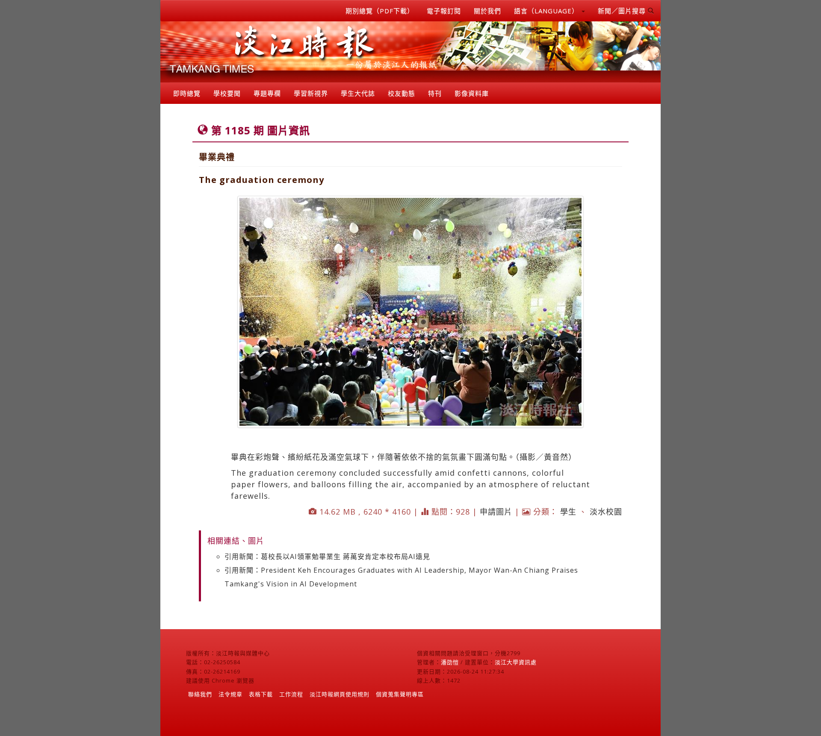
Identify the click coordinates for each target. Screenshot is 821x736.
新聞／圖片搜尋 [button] (623, 10)
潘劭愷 (450, 662)
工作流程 (291, 694)
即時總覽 (187, 93)
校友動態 (401, 93)
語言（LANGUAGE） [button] (547, 10)
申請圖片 (496, 511)
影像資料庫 (472, 93)
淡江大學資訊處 (516, 662)
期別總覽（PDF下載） (380, 10)
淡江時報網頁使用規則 (339, 694)
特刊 (435, 93)
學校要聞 (227, 93)
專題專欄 (267, 93)
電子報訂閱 (444, 10)
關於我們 (487, 10)
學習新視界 (311, 93)
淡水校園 (606, 511)
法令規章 (230, 694)
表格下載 (261, 694)
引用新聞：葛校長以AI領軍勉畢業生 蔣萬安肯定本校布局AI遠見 (327, 556)
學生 (568, 511)
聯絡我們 (200, 694)
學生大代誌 (358, 93)
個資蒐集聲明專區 (400, 694)
